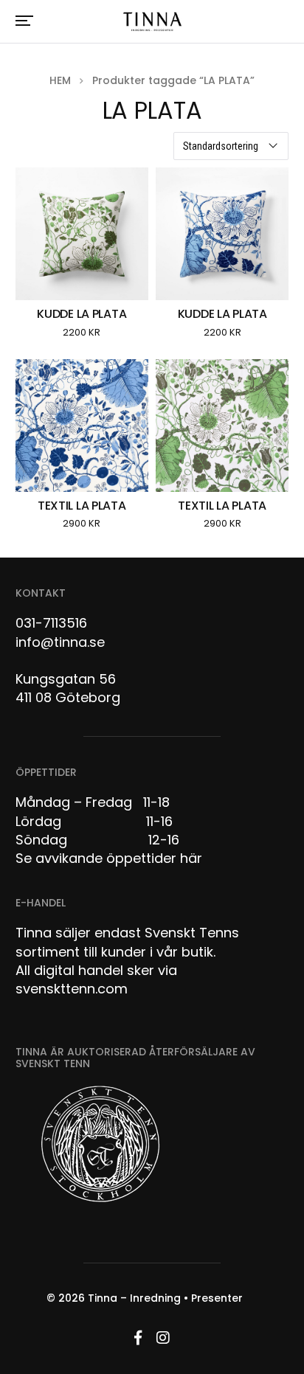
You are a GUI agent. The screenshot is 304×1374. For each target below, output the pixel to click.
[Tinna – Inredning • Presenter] (152, 22)
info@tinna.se (60, 642)
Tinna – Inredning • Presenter (165, 1298)
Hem (60, 80)
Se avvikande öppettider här (108, 858)
